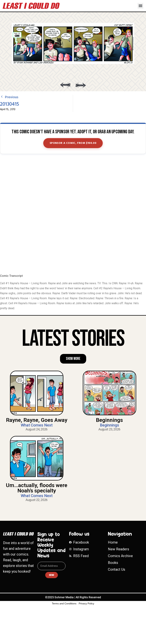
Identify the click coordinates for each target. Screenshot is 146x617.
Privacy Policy (86, 603)
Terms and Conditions (64, 603)
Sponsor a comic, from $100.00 (73, 143)
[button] (140, 6)
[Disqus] (73, 214)
